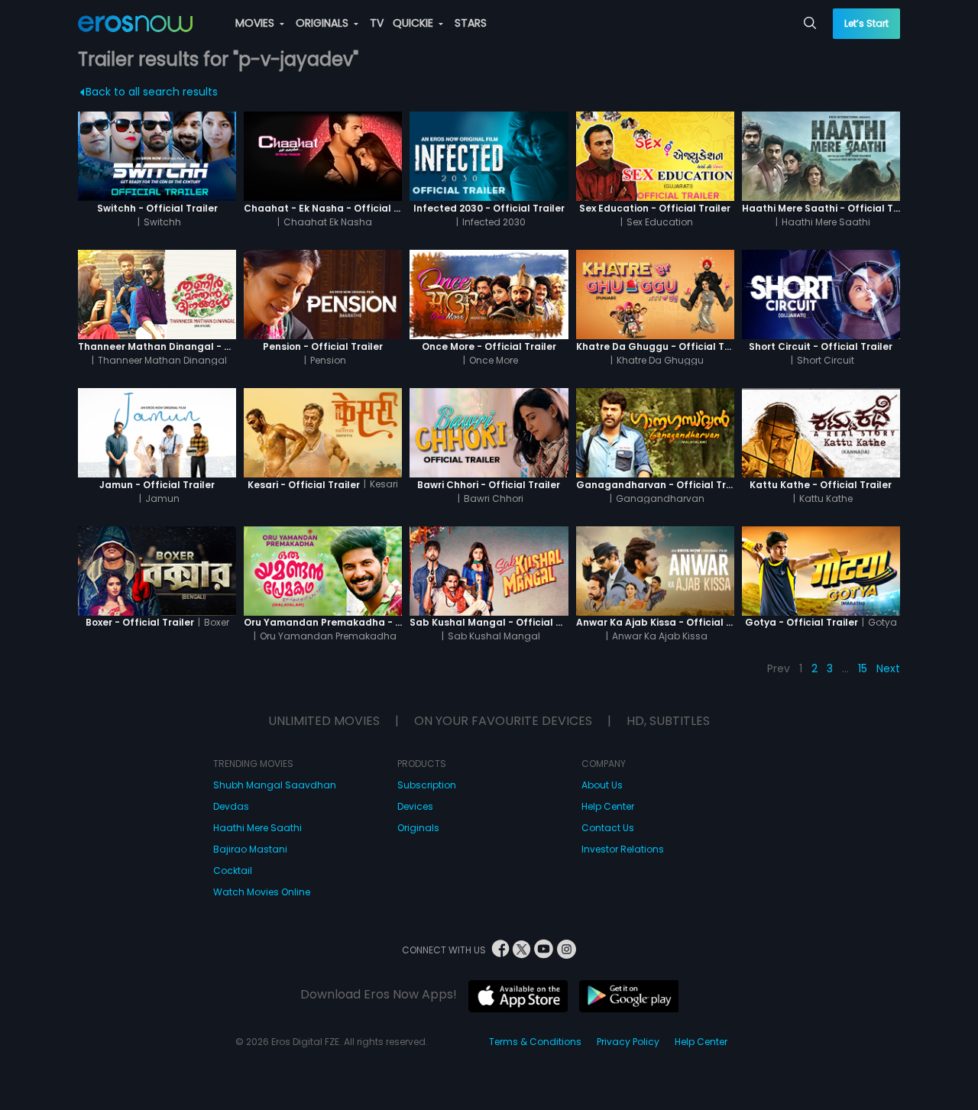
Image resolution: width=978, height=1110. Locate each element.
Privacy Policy (628, 1041)
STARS (471, 23)
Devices (415, 806)
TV (377, 23)
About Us (602, 784)
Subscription (426, 784)
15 (862, 668)
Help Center (607, 806)
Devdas (231, 806)
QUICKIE (414, 23)
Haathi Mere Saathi (257, 827)
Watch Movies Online (261, 891)
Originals (418, 827)
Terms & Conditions (535, 1041)
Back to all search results (152, 91)
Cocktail (232, 870)
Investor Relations (622, 849)
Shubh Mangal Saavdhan (274, 784)
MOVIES (256, 23)
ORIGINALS (323, 23)
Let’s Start (866, 23)
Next (888, 668)
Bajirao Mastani (250, 849)
